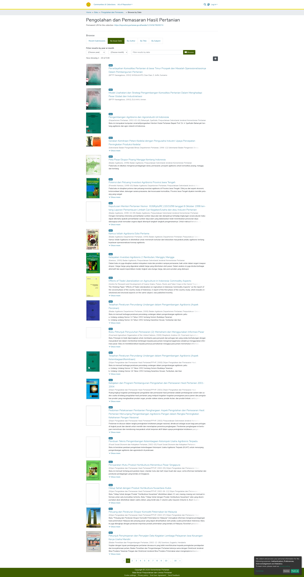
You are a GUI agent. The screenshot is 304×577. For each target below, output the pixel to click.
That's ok (294, 571)
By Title (143, 41)
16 (175, 560)
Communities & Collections (105, 4)
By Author (131, 41)
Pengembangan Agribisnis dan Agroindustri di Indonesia (139, 117)
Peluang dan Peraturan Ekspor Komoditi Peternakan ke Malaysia (143, 511)
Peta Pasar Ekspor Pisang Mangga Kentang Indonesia (137, 159)
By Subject (155, 41)
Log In (213, 4)
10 (166, 560)
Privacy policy (143, 575)
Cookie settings (130, 575)
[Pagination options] (215, 58)
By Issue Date (116, 41)
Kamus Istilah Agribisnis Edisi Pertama (129, 233)
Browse (190, 52)
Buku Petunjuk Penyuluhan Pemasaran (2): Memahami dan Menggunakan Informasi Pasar (156, 332)
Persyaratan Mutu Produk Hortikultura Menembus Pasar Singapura (144, 464)
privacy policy (285, 566)
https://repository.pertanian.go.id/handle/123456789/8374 (138, 25)
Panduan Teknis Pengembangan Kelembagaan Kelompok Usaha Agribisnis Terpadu (153, 441)
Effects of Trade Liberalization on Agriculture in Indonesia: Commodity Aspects (150, 280)
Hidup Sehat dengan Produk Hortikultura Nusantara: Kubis (140, 488)
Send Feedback (174, 575)
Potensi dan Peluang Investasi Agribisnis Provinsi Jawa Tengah (142, 182)
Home (88, 12)
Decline (286, 571)
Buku (96, 12)
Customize (260, 571)
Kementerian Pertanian (159, 569)
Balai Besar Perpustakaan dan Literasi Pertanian (152, 572)
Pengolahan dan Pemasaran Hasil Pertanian (113, 12)
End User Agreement (158, 575)
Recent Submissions (97, 41)
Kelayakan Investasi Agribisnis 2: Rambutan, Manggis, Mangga (141, 257)
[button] (208, 4)
